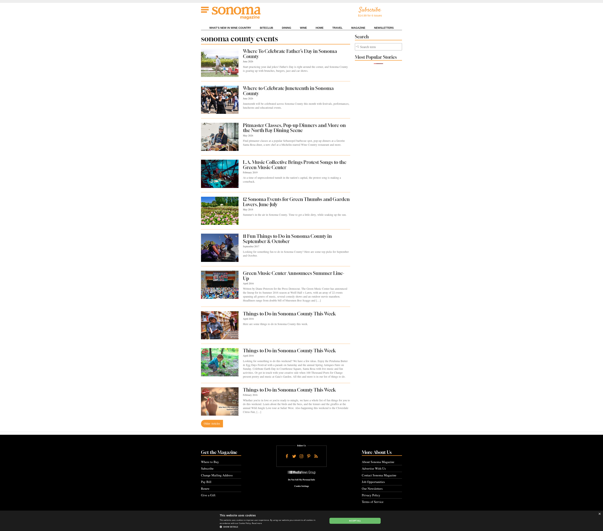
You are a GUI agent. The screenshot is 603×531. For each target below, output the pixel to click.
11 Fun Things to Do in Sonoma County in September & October (287, 238)
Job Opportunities (373, 482)
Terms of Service (372, 502)
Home (319, 27)
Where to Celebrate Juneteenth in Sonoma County (288, 90)
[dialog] (301, 521)
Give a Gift (208, 495)
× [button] (599, 514)
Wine (303, 27)
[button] (272, 527)
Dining (286, 27)
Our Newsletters (372, 488)
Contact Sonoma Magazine (379, 475)
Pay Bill (206, 482)
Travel (337, 27)
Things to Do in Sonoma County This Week (289, 314)
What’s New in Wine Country (230, 27)
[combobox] (378, 47)
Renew (205, 488)
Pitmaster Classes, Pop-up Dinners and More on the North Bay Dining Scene (294, 127)
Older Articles (212, 423)
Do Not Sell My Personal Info (301, 479)
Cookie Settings (301, 486)
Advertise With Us (374, 468)
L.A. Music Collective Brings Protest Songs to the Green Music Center (294, 164)
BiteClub (266, 27)
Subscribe (207, 468)
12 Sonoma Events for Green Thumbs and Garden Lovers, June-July (296, 201)
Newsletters (384, 27)
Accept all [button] (355, 520)
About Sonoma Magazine (378, 462)
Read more (257, 523)
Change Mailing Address (217, 475)
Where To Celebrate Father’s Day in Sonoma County (290, 53)
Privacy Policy (371, 495)
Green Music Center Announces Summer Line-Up (293, 275)
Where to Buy (210, 462)
